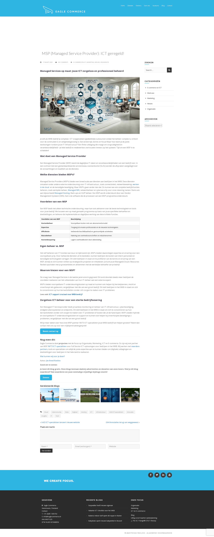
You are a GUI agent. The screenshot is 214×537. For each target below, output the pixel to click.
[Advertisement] (107, 33)
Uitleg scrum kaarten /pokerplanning (144, 518)
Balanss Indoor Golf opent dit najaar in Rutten (105, 516)
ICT (91, 412)
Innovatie (130, 412)
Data (66, 412)
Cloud (46, 412)
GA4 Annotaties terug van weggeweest (122, 422)
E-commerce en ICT (79, 62)
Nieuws (97, 62)
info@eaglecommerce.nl (52, 516)
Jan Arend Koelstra (53, 360)
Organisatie (104, 62)
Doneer (46, 377)
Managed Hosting (62, 193)
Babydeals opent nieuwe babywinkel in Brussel (105, 521)
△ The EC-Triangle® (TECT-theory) (143, 521)
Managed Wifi (73, 190)
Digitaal (74, 412)
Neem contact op (50, 331)
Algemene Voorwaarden (159, 533)
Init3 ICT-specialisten (116, 412)
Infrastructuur (101, 412)
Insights (44, 416)
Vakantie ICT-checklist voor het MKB (101, 510)
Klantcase (150, 93)
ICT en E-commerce (138, 511)
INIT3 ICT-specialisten (57, 346)
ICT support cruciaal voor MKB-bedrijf (66, 294)
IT (51, 416)
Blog (132, 515)
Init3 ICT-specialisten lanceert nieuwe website (60, 422)
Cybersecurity (56, 412)
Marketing (90, 62)
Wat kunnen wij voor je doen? (52, 356)
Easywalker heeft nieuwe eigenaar (100, 505)
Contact (44, 511)
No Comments (63, 62)
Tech (57, 416)
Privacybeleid (137, 533)
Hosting (83, 412)
